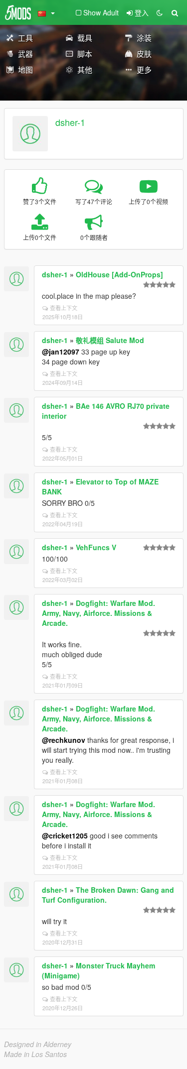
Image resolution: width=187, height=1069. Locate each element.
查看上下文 (63, 308)
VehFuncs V (96, 547)
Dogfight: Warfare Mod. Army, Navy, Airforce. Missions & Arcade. (98, 613)
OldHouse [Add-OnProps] (119, 274)
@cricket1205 (65, 835)
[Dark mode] (160, 12)
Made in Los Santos (35, 1054)
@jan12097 (60, 351)
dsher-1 (70, 122)
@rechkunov (63, 740)
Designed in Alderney (37, 1044)
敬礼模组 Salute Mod (110, 340)
